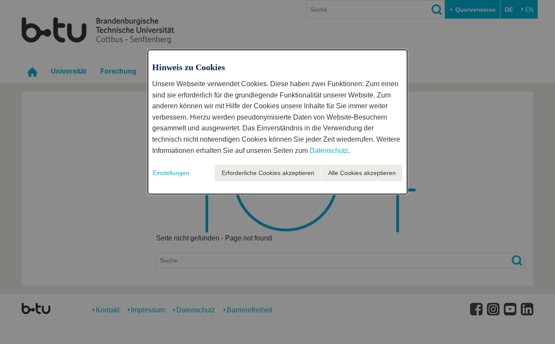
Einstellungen (171, 172)
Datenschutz (329, 150)
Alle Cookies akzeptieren (362, 172)
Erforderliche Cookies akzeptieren (268, 172)
